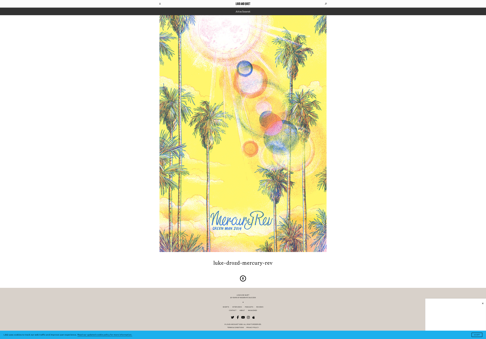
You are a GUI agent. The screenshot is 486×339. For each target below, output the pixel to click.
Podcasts (249, 307)
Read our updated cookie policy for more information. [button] (104, 335)
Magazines (252, 310)
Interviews (237, 307)
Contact (232, 310)
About (242, 310)
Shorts (226, 307)
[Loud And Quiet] (243, 3)
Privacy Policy (252, 327)
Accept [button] (477, 335)
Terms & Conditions (235, 327)
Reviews (259, 307)
